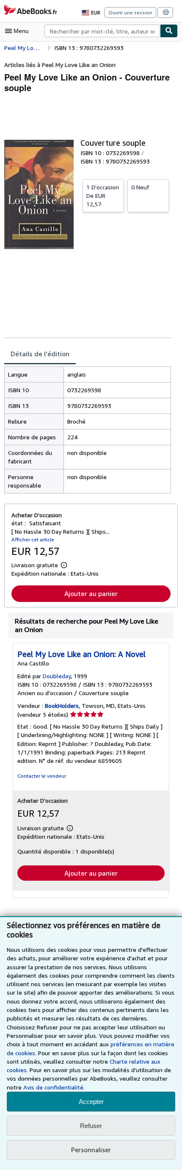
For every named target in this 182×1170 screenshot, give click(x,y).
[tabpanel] (87, 430)
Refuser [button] (91, 1125)
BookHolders (62, 705)
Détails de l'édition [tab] (40, 353)
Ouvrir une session (130, 12)
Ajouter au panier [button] (91, 593)
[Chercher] (168, 31)
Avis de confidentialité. (54, 1087)
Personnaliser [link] (91, 1149)
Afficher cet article (32, 539)
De (102, 195)
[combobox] (102, 31)
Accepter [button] (91, 1101)
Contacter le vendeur (41, 776)
